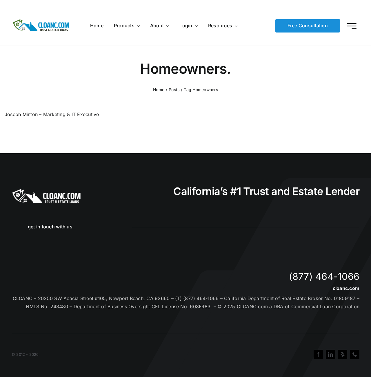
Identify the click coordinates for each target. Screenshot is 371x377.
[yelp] (342, 354)
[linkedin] (330, 354)
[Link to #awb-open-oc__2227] (352, 26)
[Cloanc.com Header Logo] (41, 21)
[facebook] (318, 354)
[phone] (354, 354)
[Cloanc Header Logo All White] (46, 190)
